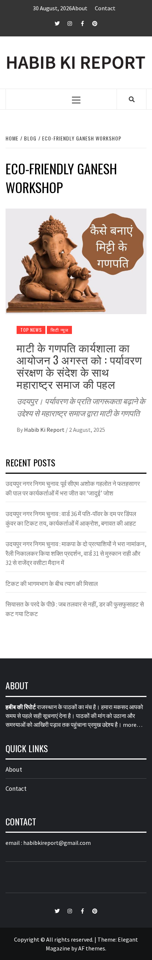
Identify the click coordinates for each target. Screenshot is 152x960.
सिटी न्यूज (59, 330)
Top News (31, 330)
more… (132, 724)
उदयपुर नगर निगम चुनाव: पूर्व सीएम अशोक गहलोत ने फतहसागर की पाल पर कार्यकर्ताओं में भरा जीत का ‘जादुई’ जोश (73, 488)
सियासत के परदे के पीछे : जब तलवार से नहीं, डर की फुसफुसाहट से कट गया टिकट (75, 609)
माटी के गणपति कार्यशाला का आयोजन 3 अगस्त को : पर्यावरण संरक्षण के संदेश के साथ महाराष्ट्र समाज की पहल (79, 365)
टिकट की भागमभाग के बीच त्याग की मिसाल (52, 584)
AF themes (91, 948)
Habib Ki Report (45, 429)
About (79, 8)
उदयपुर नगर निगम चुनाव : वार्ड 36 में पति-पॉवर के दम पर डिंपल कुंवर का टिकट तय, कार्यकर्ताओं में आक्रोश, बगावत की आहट (71, 518)
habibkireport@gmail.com (57, 842)
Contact (105, 8)
